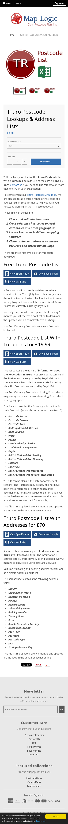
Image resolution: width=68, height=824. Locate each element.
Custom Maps (34, 786)
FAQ (34, 742)
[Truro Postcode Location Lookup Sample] (46, 356)
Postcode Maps (34, 778)
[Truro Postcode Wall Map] (17, 284)
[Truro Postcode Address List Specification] (17, 537)
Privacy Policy (34, 750)
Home (12, 34)
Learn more (41, 821)
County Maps (34, 782)
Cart (61, 3)
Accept (56, 816)
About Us (34, 754)
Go (61, 709)
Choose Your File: (14, 141)
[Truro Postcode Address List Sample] (46, 537)
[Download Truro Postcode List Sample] (46, 276)
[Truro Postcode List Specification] (17, 276)
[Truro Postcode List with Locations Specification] (17, 356)
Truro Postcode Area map (41, 194)
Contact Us (34, 739)
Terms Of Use (34, 746)
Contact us (16, 185)
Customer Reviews (34, 735)
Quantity (11, 156)
